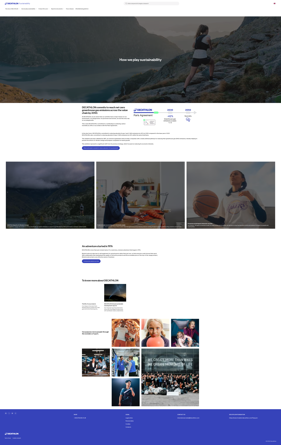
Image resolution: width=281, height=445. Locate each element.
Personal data (130, 421)
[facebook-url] (6, 413)
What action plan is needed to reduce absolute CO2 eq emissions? (100, 148)
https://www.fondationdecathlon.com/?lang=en (243, 418)
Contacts (128, 427)
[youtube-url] (12, 413)
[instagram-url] (15, 413)
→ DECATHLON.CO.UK (80, 418)
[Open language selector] (274, 3)
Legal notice (129, 418)
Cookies (128, 424)
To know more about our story (91, 261)
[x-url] (9, 413)
